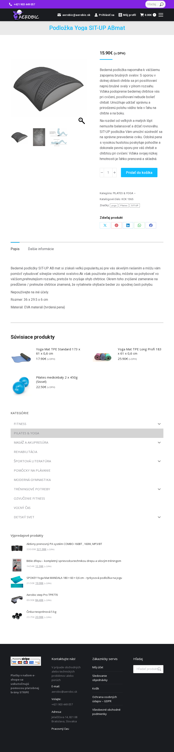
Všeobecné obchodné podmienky (106, 712)
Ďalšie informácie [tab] (41, 249)
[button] (80, 93)
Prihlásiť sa (106, 15)
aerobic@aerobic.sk (76, 15)
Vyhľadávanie (159, 669)
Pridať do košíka (139, 172)
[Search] (161, 4)
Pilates (123, 205)
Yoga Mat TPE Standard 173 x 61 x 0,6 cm (58, 351)
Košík (95, 688)
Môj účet (97, 667)
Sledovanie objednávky (100, 678)
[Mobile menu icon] (160, 14)
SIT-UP (134, 205)
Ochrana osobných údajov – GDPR (104, 699)
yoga (113, 205)
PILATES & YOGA (123, 193)
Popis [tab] (15, 249)
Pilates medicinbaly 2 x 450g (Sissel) (57, 379)
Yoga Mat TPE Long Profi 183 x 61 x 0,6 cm (139, 351)
